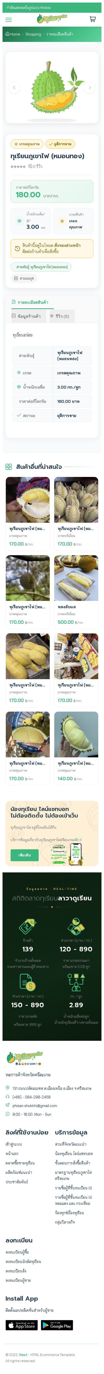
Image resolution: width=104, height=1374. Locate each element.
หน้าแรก (12, 1153)
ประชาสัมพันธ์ (17, 1182)
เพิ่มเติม (24, 855)
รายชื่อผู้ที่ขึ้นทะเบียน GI (73, 1188)
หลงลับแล (67, 607)
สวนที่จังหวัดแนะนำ (70, 1144)
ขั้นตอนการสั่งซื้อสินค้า (72, 1163)
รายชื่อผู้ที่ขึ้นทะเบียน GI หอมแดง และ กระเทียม (73, 1200)
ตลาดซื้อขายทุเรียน (20, 1163)
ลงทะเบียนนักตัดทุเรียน (23, 1261)
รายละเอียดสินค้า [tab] (33, 302)
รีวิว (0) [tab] (62, 316)
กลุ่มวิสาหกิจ (65, 1222)
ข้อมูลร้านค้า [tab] (29, 316)
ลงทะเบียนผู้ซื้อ (17, 1252)
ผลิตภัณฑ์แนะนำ (19, 1172)
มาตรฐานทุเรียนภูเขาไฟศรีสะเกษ (73, 1175)
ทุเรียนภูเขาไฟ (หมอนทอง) (32, 528)
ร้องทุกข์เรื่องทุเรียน (69, 1213)
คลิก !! (77, 840)
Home (15, 34)
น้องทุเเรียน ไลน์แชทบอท (74, 1153)
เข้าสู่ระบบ (14, 1144)
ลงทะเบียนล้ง (16, 1271)
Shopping (33, 34)
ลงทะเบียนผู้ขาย (18, 1280)
